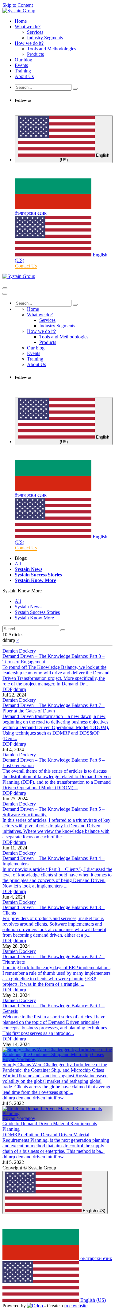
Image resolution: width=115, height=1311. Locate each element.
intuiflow (55, 1097)
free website (75, 1305)
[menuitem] (21, 21)
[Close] (4, 294)
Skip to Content (17, 5)
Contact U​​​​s (26, 265)
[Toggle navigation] (4, 288)
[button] (22, 590)
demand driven (30, 1097)
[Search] (75, 89)
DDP (7, 689)
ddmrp (19, 689)
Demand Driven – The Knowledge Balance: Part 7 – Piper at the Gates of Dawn (53, 708)
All (18, 563)
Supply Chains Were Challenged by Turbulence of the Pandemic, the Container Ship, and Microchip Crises (54, 1067)
